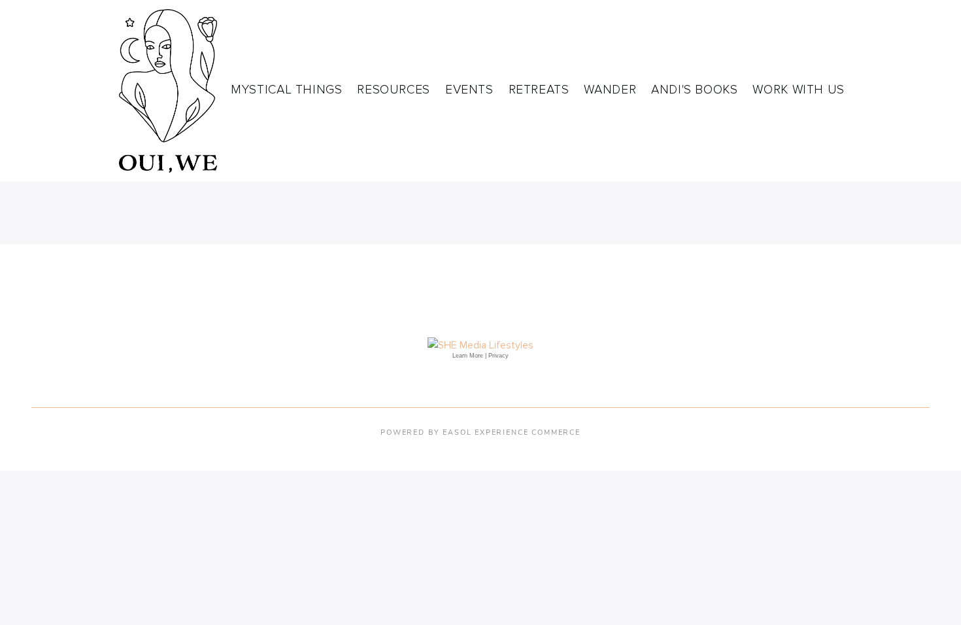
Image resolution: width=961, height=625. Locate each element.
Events (469, 89)
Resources (393, 89)
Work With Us (798, 89)
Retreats (539, 89)
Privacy (498, 355)
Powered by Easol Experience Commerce (480, 432)
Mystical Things (286, 89)
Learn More (467, 355)
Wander (610, 89)
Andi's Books (694, 89)
